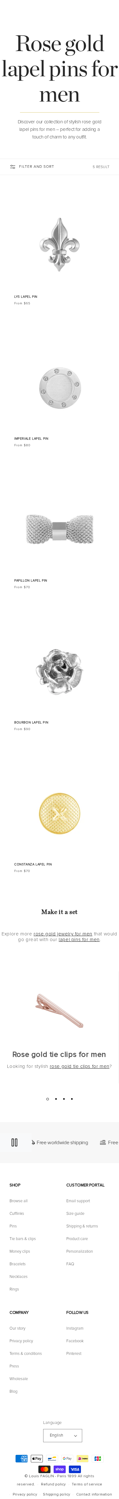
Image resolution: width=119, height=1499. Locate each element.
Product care (77, 1238)
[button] (110, 13)
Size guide (75, 1213)
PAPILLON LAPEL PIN (30, 581)
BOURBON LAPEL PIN (31, 722)
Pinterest (73, 1353)
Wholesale (19, 1378)
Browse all (19, 1200)
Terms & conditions (26, 1353)
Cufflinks (17, 1213)
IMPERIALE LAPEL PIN (31, 439)
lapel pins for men (79, 939)
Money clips (20, 1251)
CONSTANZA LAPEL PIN (33, 864)
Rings (14, 1289)
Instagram (74, 1328)
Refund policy (53, 1484)
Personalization (79, 1251)
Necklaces (19, 1276)
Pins (13, 1226)
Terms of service (87, 1484)
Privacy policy (21, 1341)
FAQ (70, 1264)
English (56, 1435)
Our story (17, 1328)
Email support (78, 1200)
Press (14, 1366)
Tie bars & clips (23, 1238)
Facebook (74, 1341)
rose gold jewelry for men (63, 934)
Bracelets (18, 1264)
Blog (13, 1391)
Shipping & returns (82, 1226)
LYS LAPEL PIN (25, 297)
